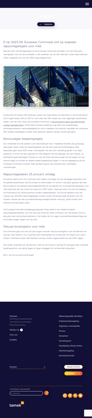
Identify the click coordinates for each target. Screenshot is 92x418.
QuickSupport (65, 341)
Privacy (62, 331)
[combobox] (28, 367)
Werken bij (16, 330)
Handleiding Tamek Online (70, 346)
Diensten (13, 316)
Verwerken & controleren (20, 322)
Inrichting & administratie (21, 319)
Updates (48, 24)
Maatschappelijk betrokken (70, 316)
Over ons (14, 335)
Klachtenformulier (66, 356)
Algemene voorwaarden (69, 326)
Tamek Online (73, 367)
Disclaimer (63, 336)
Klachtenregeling (66, 351)
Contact (71, 373)
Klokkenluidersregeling (69, 321)
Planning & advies (17, 325)
